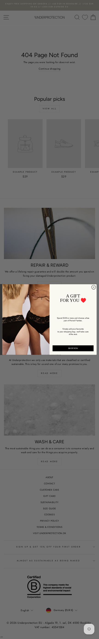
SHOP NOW (73, 348)
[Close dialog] (94, 287)
